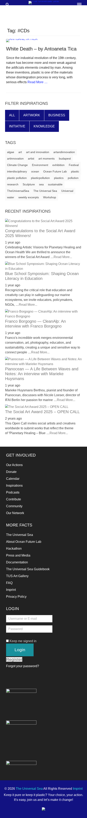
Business (56, 115)
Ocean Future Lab (55, 171)
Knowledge (44, 126)
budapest (65, 158)
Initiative (17, 126)
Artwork (31, 115)
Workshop (49, 197)
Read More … (38, 82)
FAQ (9, 583)
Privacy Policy (16, 596)
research (12, 184)
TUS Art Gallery (17, 576)
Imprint (11, 589)
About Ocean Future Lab (23, 541)
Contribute (13, 499)
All (12, 115)
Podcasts (12, 492)
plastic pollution (17, 178)
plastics (59, 178)
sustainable (55, 184)
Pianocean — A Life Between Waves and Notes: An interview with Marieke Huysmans (41, 374)
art (20, 152)
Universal (67, 190)
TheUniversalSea (18, 190)
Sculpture (29, 184)
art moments (46, 158)
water (10, 197)
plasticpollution (40, 178)
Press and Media (18, 555)
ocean (35, 171)
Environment (40, 165)
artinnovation (15, 158)
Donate (11, 472)
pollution (73, 178)
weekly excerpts (28, 197)
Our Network (15, 513)
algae (10, 152)
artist (31, 158)
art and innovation (37, 152)
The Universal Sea (45, 190)
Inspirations (14, 485)
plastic (75, 171)
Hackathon (14, 548)
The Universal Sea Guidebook (28, 569)
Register (14, 659)
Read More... (63, 257)
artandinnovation (64, 152)
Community (14, 506)
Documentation (17, 562)
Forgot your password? (22, 666)
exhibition (58, 165)
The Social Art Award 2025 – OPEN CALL (42, 412)
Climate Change (17, 165)
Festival (74, 165)
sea (41, 184)
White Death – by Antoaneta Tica (41, 48)
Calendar (12, 478)
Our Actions (14, 465)
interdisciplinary (17, 171)
